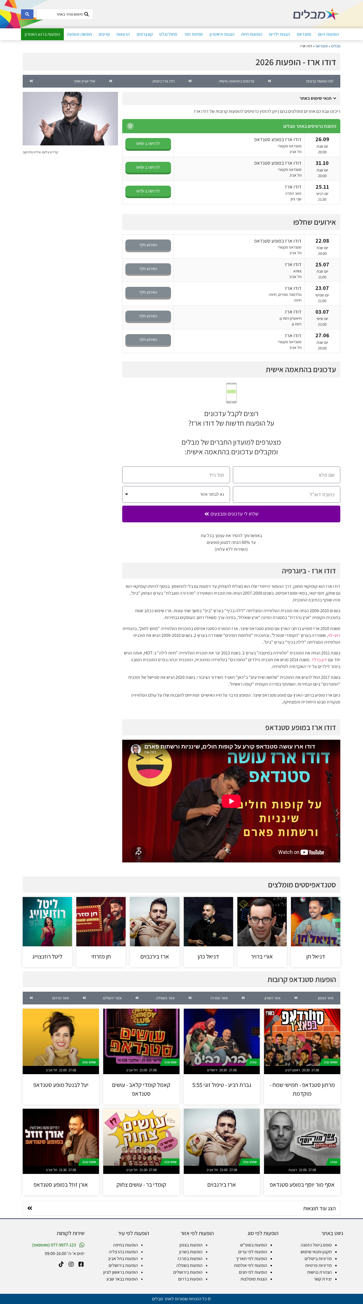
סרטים (104, 34)
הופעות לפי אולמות (250, 1265)
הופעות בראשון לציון (120, 1272)
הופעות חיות (251, 34)
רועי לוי (334, 635)
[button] (231, 98)
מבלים (335, 45)
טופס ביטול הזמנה (316, 1245)
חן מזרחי (101, 956)
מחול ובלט (168, 34)
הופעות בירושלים (187, 1272)
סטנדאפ (304, 34)
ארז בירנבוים (154, 956)
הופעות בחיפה (125, 1245)
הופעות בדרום (190, 1279)
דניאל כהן (208, 956)
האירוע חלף (148, 244)
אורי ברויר (262, 956)
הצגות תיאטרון (222, 34)
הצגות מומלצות (253, 1279)
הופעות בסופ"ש (253, 1245)
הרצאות (123, 34)
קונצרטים (145, 34)
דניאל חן (315, 956)
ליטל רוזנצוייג (47, 956)
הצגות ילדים (279, 34)
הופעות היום (328, 34)
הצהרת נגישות (319, 1272)
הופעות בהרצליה (123, 1252)
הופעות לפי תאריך (251, 1258)
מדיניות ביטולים (318, 1258)
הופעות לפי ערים (252, 1252)
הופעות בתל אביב (123, 1258)
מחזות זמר (193, 34)
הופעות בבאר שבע (122, 1279)
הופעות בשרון (190, 1252)
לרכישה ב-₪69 (148, 143)
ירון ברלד (319, 660)
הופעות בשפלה (189, 1265)
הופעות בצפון (191, 1245)
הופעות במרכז (190, 1258)
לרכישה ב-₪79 (148, 191)
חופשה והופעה (79, 34)
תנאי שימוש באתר (315, 98)
